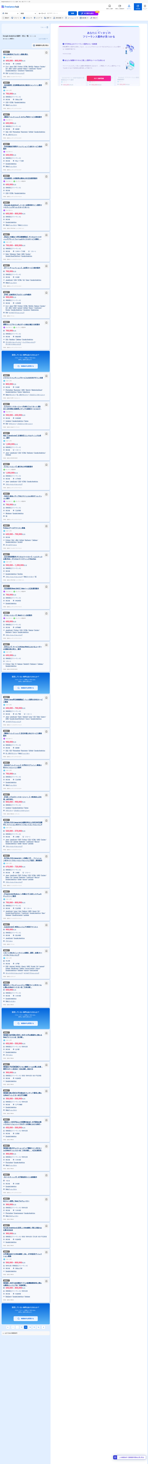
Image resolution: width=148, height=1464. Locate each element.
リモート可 (8, 57)
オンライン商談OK (21, 181)
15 (34, 1327)
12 (21, 1327)
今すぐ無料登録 (99, 78)
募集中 (7, 18)
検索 (72, 13)
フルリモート (9, 120)
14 (30, 1327)
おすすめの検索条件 (11, 1333)
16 (38, 1327)
